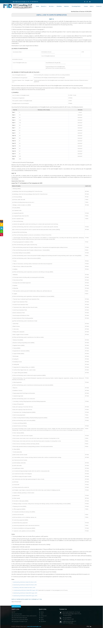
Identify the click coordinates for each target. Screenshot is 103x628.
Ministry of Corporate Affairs (20, 619)
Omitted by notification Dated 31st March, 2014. (24, 587)
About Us (43, 6)
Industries (66, 6)
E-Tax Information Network (20, 617)
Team (42, 614)
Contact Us (98, 6)
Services (51, 6)
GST (14, 612)
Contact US (43, 615)
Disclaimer (43, 621)
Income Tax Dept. (17, 614)
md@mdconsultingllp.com (21, 1)
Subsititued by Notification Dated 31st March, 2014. (25, 584)
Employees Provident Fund (20, 621)
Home (37, 6)
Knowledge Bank (76, 6)
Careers (86, 6)
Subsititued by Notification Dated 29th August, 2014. (25, 593)
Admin (91, 6)
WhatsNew (59, 6)
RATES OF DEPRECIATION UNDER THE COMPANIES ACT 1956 (27, 599)
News (42, 617)
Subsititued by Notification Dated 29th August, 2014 (26, 590)
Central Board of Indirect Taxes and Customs (25, 615)
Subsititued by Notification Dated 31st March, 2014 (24, 582)
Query (42, 619)
